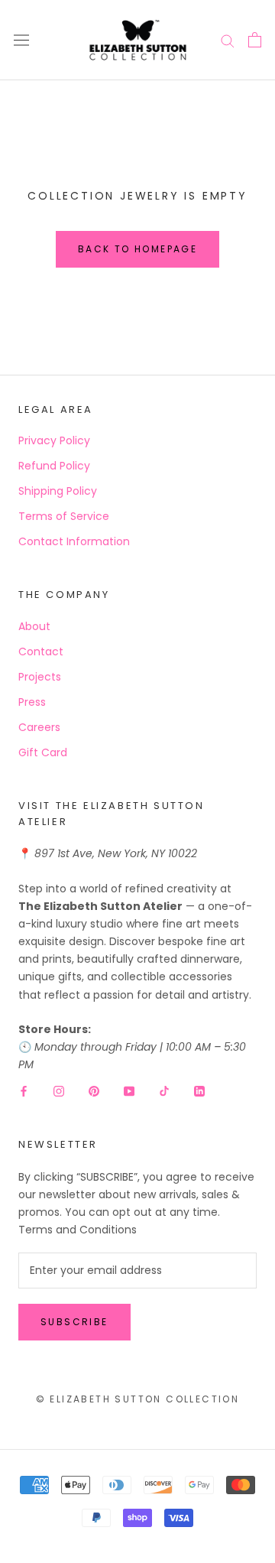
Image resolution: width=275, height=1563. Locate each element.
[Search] (228, 40)
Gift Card (42, 752)
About (34, 626)
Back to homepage (137, 248)
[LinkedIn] (199, 1091)
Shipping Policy (57, 491)
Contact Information (74, 541)
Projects (39, 676)
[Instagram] (58, 1091)
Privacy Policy (54, 440)
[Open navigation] (21, 40)
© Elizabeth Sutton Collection (138, 1398)
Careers (39, 727)
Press (32, 702)
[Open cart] (254, 39)
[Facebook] (23, 1091)
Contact (40, 651)
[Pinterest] (94, 1091)
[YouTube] (129, 1091)
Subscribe (74, 1321)
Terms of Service (63, 516)
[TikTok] (164, 1091)
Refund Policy (54, 465)
